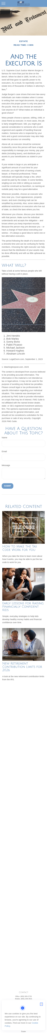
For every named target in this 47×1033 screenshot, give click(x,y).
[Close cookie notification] (41, 1004)
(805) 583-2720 (26, 996)
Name (4, 437)
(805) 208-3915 (26, 999)
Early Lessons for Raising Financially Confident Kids (23, 607)
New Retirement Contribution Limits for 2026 (22, 667)
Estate (23, 1031)
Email (4, 451)
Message (6, 465)
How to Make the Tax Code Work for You (19, 548)
